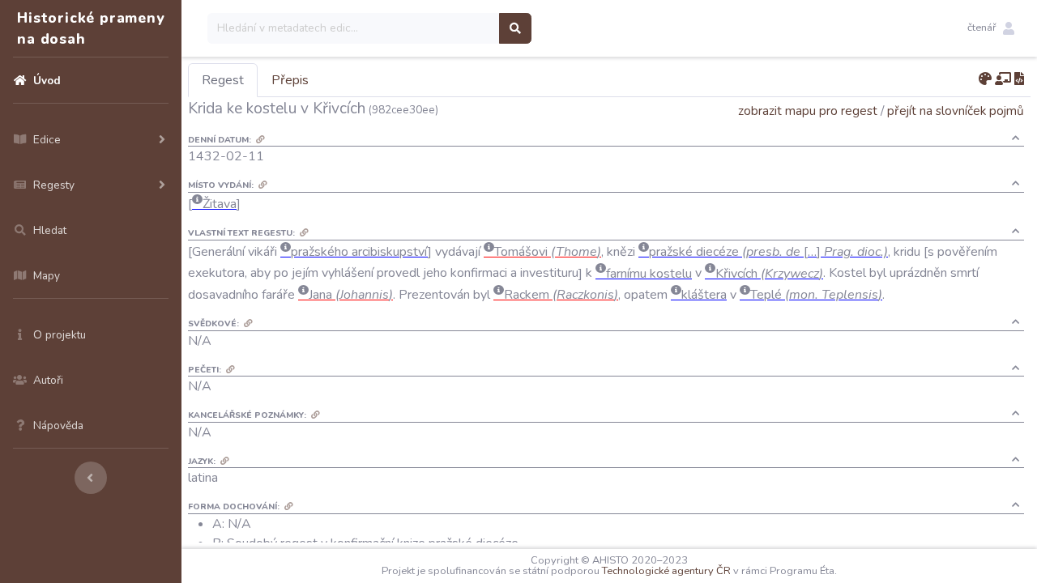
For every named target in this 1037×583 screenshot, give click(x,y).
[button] (991, 28)
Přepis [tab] (290, 80)
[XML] (1019, 79)
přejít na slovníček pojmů (955, 110)
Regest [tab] (223, 80)
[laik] (1003, 79)
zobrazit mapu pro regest (807, 110)
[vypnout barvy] (985, 79)
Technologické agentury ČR (666, 571)
